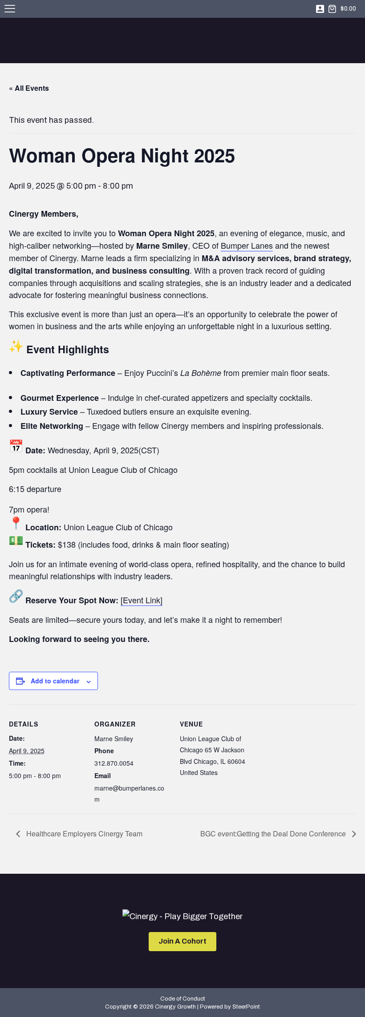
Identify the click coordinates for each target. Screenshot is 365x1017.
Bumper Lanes (247, 245)
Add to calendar (55, 680)
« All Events (29, 88)
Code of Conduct (182, 999)
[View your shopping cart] (332, 9)
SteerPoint (246, 1007)
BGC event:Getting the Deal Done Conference (274, 833)
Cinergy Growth (182, 41)
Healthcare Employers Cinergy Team (83, 833)
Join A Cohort (182, 941)
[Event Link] (141, 599)
